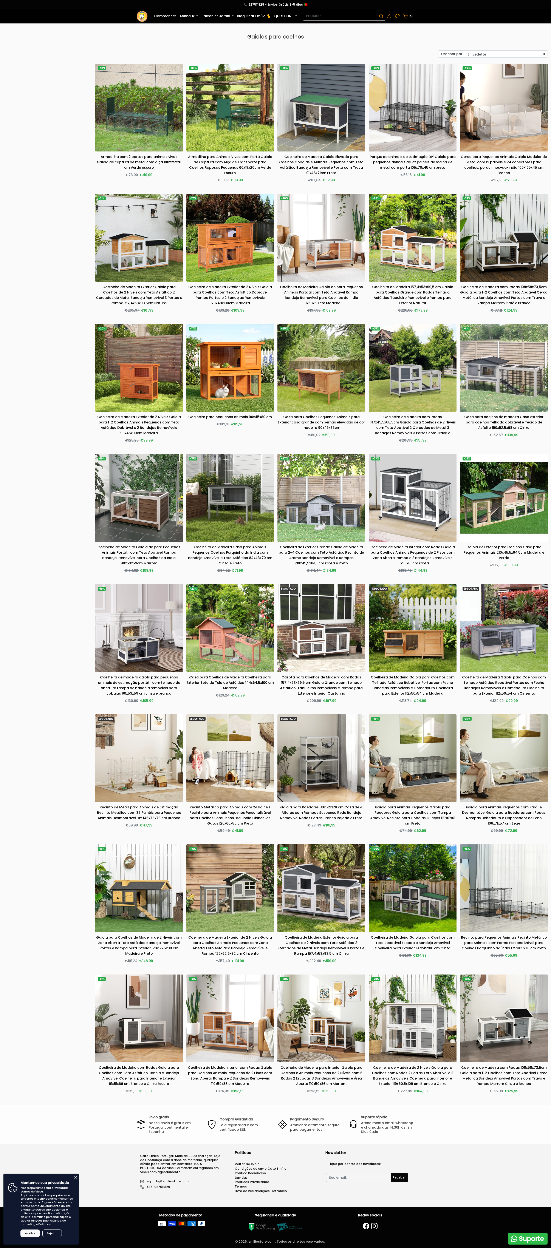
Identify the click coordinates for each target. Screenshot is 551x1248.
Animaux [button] (187, 16)
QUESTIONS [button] (284, 16)
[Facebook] (366, 1226)
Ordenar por (451, 53)
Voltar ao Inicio (247, 1164)
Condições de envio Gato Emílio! (261, 1168)
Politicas (44, 1224)
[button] (389, 16)
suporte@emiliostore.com (168, 1181)
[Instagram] (374, 1226)
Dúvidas (241, 1177)
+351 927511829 (158, 1187)
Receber (399, 1177)
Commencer (165, 16)
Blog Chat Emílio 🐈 (254, 16)
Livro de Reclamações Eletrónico (261, 1191)
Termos (241, 1186)
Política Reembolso (250, 1173)
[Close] (75, 1177)
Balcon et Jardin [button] (216, 16)
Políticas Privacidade (252, 1182)
